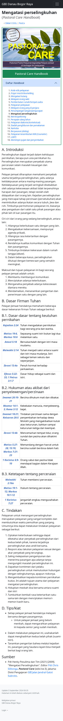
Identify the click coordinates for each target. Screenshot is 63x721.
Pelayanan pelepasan (20, 105)
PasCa (22, 23)
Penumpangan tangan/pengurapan (27, 110)
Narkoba (15, 128)
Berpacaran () (20, 131)
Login (4, 710)
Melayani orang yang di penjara (25, 108)
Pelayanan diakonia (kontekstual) (25, 122)
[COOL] (31, 48)
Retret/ (18, 116)
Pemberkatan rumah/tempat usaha (27, 102)
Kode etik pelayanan (20, 90)
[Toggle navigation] (57, 4)
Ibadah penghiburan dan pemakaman (28, 125)
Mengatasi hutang (19, 96)
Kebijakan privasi (9, 700)
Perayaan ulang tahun (20, 119)
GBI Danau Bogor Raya (17, 4)
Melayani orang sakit (20, 99)
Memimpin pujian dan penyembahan (27, 140)
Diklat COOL (11, 23)
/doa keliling (22, 93)
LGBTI (13, 137)
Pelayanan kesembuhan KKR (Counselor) (29, 134)
